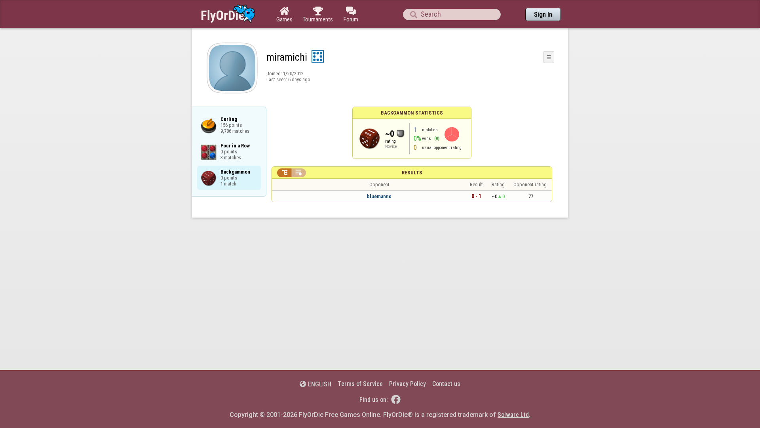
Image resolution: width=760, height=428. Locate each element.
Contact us (446, 384)
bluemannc (379, 196)
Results (412, 173)
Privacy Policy (407, 384)
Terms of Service (360, 384)
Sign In (543, 14)
